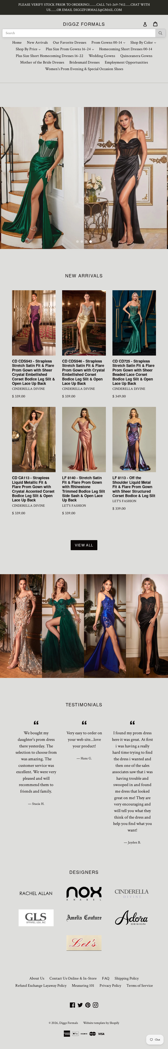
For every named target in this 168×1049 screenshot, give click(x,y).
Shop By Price (29, 49)
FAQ (105, 978)
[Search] (160, 33)
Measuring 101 (83, 985)
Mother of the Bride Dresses (42, 62)
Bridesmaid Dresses (84, 62)
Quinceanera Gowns (136, 55)
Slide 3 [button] (86, 241)
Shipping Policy (127, 978)
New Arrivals (37, 42)
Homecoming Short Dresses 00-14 (125, 49)
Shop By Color (144, 42)
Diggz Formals (84, 24)
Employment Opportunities (126, 62)
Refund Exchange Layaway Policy (40, 985)
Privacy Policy (110, 985)
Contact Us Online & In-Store (73, 978)
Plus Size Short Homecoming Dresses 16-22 (49, 55)
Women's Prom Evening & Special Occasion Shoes (84, 68)
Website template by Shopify (101, 1023)
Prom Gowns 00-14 (109, 42)
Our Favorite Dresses (69, 42)
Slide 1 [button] (77, 241)
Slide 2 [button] (81, 241)
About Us (36, 978)
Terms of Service (139, 985)
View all (84, 545)
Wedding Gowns (102, 55)
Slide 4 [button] (90, 241)
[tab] (77, 241)
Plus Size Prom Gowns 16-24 (71, 49)
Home (17, 42)
